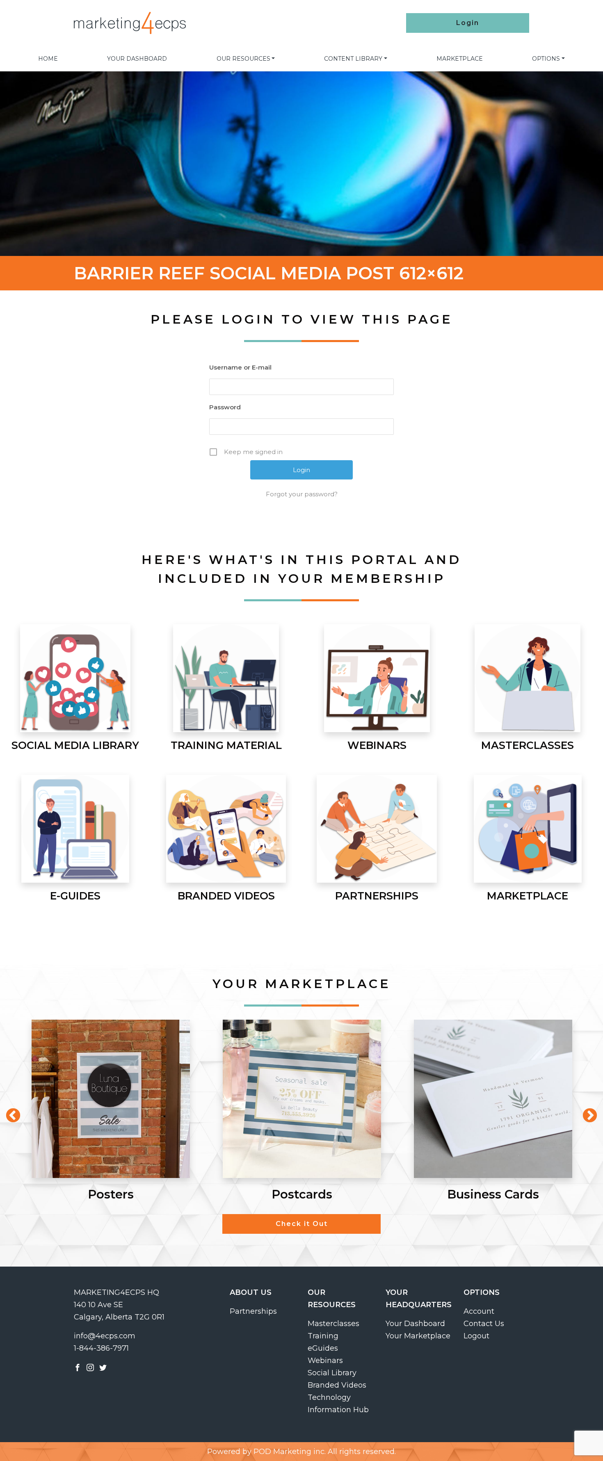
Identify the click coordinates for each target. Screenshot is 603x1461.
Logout (476, 1335)
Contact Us (484, 1323)
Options (546, 58)
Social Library (332, 1372)
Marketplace (459, 58)
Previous (9, 1112)
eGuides (323, 1348)
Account (479, 1311)
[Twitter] (103, 1367)
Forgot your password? (302, 494)
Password (225, 407)
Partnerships (253, 1311)
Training (323, 1335)
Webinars (325, 1360)
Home (48, 58)
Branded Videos (337, 1385)
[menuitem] (48, 58)
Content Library (353, 58)
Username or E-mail (240, 367)
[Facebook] (77, 1367)
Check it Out (302, 1224)
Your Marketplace (418, 1335)
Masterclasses (333, 1323)
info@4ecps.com (104, 1335)
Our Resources (243, 58)
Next (586, 1112)
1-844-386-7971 (101, 1348)
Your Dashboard (137, 58)
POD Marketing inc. (290, 1451)
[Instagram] (90, 1367)
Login (467, 23)
